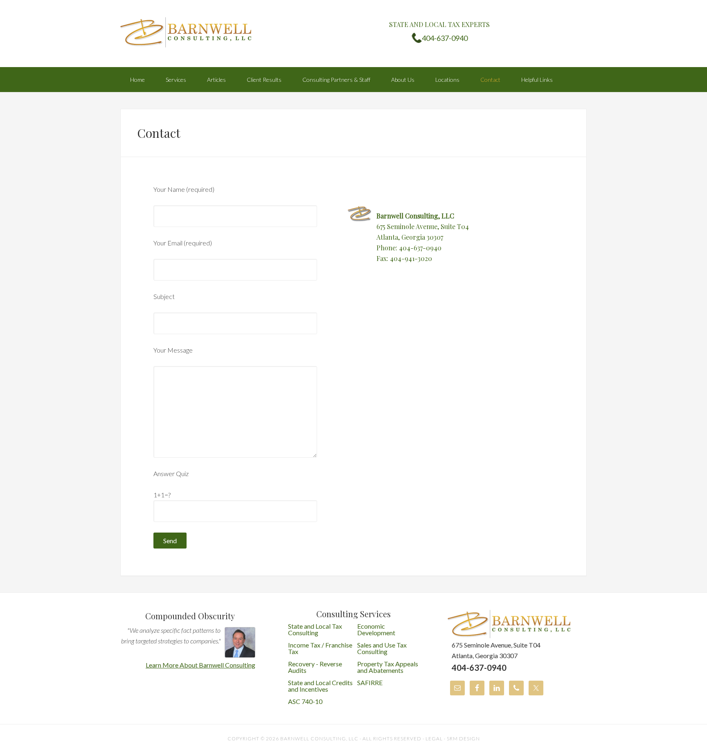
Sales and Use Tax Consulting (382, 648)
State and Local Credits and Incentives (320, 686)
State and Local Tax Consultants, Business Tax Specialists (185, 32)
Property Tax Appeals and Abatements (387, 667)
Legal (434, 738)
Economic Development (376, 629)
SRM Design (463, 738)
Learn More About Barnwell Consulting (200, 665)
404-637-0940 (445, 38)
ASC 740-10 (305, 701)
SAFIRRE (370, 682)
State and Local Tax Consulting (315, 629)
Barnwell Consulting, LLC (319, 738)
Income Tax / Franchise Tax (320, 648)
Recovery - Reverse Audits (315, 667)
